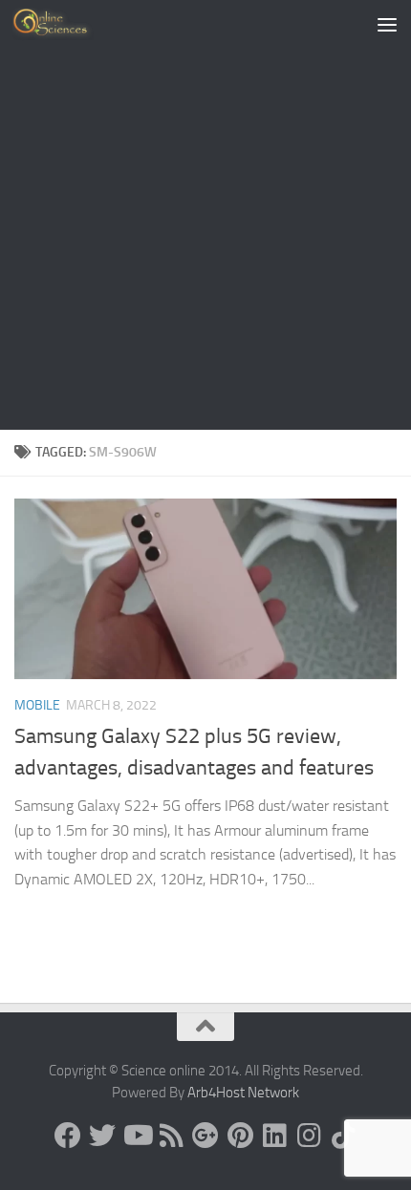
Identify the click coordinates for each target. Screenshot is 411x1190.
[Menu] (387, 24)
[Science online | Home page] (66, 24)
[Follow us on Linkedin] (274, 1135)
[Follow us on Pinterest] (240, 1135)
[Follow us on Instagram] (308, 1135)
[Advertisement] (205, 215)
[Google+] (205, 1135)
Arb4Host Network (243, 1092)
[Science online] (67, 1135)
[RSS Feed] (171, 1135)
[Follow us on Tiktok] (343, 1135)
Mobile (37, 705)
